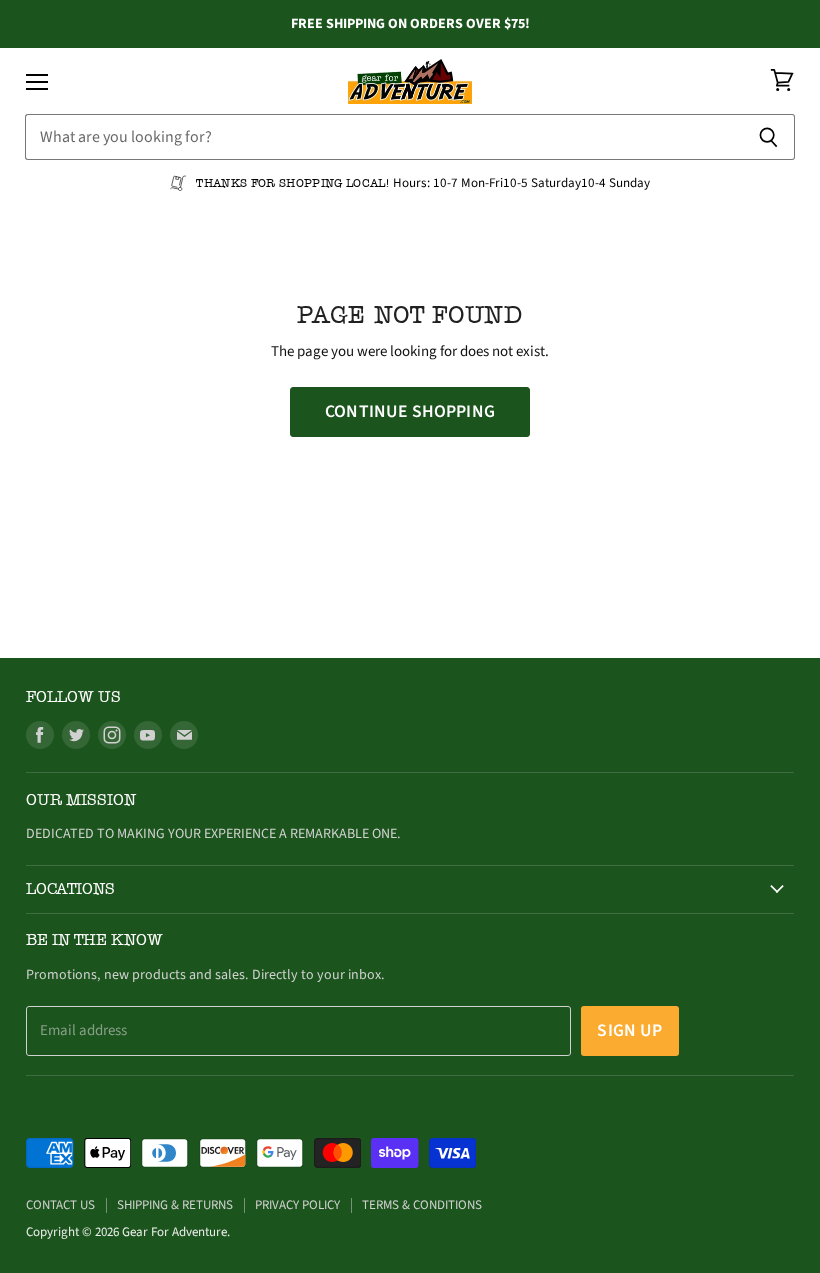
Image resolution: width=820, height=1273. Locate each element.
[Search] (768, 137)
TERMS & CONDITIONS (422, 1205)
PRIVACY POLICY (297, 1205)
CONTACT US (60, 1205)
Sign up (629, 1030)
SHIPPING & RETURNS (175, 1205)
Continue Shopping (410, 411)
